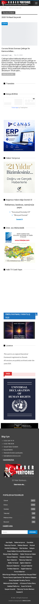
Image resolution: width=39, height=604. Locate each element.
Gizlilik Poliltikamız (11, 548)
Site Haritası (23, 548)
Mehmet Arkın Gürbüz (10, 583)
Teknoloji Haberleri (25, 560)
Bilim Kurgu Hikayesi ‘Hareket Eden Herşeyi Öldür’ (20, 574)
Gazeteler (30, 542)
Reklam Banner (23, 545)
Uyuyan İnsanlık (10, 589)
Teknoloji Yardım (10, 545)
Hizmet (32, 545)
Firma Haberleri (19, 571)
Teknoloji (6, 513)
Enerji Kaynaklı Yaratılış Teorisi (19, 580)
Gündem (6, 509)
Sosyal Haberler (26, 566)
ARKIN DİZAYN (26, 600)
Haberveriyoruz (19, 542)
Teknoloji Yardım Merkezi (25, 589)
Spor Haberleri (12, 560)
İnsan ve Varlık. (26, 586)
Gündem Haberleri (26, 557)
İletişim (32, 548)
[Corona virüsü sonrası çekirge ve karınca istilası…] (19, 34)
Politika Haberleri (13, 569)
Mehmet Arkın (8, 517)
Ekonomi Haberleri (13, 566)
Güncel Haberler (12, 557)
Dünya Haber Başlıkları (10, 554)
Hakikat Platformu (13, 586)
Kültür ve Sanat (13, 563)
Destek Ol (19, 219)
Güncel (6, 500)
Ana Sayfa (9, 542)
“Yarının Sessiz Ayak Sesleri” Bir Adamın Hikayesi (19, 577)
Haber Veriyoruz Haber (28, 554)
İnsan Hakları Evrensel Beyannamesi (19, 551)
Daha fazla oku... (8, 74)
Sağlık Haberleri (26, 569)
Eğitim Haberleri (25, 563)
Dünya (4, 23)
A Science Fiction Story (28, 583)
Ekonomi (6, 522)
